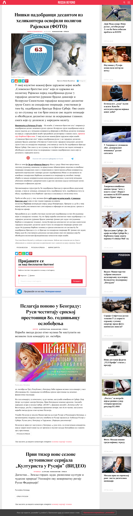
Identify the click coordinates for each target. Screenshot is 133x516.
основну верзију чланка (62, 442)
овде (59, 513)
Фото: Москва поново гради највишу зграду (114, 441)
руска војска (22, 247)
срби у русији (22, 496)
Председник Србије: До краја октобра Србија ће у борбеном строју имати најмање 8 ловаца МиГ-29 (116, 234)
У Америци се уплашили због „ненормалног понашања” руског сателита (116, 149)
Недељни (23, 275)
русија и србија (38, 247)
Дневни (32, 275)
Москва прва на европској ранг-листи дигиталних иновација (116, 478)
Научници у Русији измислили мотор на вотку (113, 68)
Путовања (37, 471)
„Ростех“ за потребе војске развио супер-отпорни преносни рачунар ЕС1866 (114, 402)
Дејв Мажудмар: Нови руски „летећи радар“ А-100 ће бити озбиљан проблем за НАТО (115, 28)
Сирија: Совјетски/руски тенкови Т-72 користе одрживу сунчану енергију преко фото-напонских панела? (116, 321)
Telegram (82, 81)
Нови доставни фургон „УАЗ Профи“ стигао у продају (115, 362)
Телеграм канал (53, 291)
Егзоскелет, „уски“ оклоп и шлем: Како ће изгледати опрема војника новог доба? (116, 108)
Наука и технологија (34, 31)
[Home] (4, 2)
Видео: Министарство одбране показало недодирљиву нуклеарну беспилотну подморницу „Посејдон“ (116, 277)
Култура (35, 329)
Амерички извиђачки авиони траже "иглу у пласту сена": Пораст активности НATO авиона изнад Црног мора (116, 191)
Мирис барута (54, 247)
